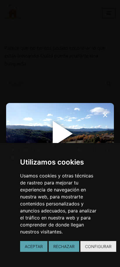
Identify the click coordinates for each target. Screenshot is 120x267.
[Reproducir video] (60, 134)
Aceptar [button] (34, 246)
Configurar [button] (98, 246)
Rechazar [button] (64, 246)
